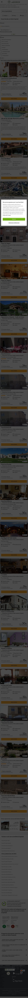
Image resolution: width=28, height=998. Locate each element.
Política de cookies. (7, 215)
